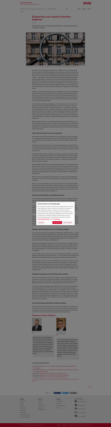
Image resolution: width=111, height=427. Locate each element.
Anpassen (41, 222)
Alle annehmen (68, 222)
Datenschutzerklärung (44, 219)
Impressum (57, 219)
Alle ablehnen (57, 222)
